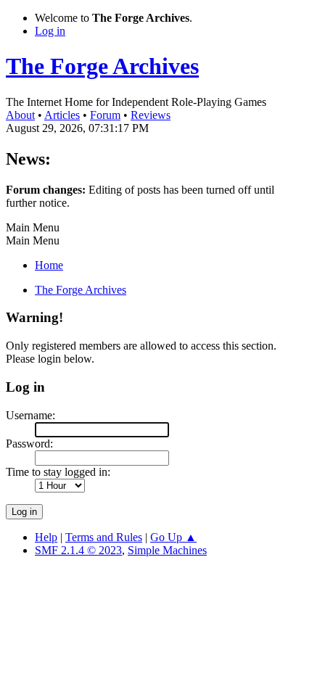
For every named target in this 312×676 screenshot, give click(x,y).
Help (46, 537)
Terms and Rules (103, 537)
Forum (105, 115)
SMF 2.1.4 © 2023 (78, 550)
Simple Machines (167, 550)
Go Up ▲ (173, 537)
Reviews (151, 115)
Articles (62, 115)
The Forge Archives (102, 66)
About (20, 115)
